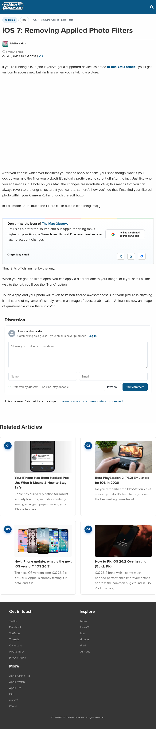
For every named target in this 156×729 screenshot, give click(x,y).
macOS (13, 700)
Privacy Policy (17, 657)
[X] (120, 256)
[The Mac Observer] (12, 7)
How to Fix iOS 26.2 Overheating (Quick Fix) (120, 564)
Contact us (15, 645)
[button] (142, 7)
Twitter (13, 621)
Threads (14, 639)
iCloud (13, 706)
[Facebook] (142, 256)
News (83, 621)
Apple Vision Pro (19, 676)
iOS (24, 20)
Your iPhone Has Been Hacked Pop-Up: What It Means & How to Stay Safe (42, 482)
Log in (92, 336)
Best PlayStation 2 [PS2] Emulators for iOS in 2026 (122, 480)
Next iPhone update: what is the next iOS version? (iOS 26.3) (43, 564)
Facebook (15, 627)
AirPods (85, 651)
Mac (82, 633)
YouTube (14, 633)
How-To (85, 627)
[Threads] (131, 256)
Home (11, 20)
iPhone (84, 639)
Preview (112, 387)
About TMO (16, 651)
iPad (83, 645)
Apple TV (15, 688)
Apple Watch (17, 682)
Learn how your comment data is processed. (92, 401)
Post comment (135, 387)
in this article (121, 66)
